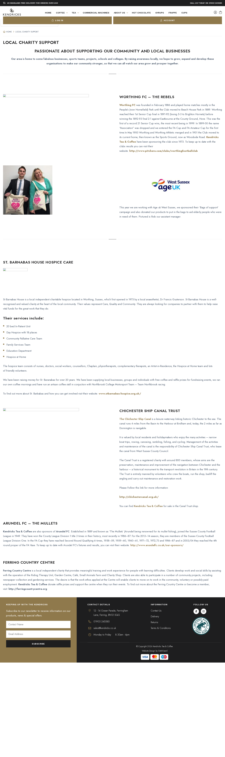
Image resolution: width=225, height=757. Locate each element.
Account (169, 20)
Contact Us (156, 610)
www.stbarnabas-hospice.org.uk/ (120, 393)
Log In (58, 20)
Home (48, 12)
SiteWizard (162, 650)
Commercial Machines (96, 12)
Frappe (173, 12)
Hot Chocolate (141, 12)
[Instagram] (203, 611)
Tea (74, 12)
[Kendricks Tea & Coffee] (12, 12)
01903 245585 (215, 3)
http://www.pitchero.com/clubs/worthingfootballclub (163, 151)
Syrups (159, 12)
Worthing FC (127, 105)
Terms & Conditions (161, 628)
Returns (154, 622)
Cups (184, 12)
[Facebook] (196, 611)
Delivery (155, 616)
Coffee (60, 12)
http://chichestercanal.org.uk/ (139, 497)
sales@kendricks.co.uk (105, 628)
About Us (119, 12)
